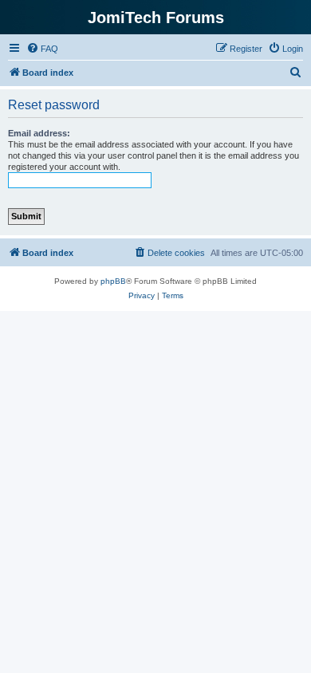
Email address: (39, 133)
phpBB (113, 281)
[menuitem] (42, 48)
